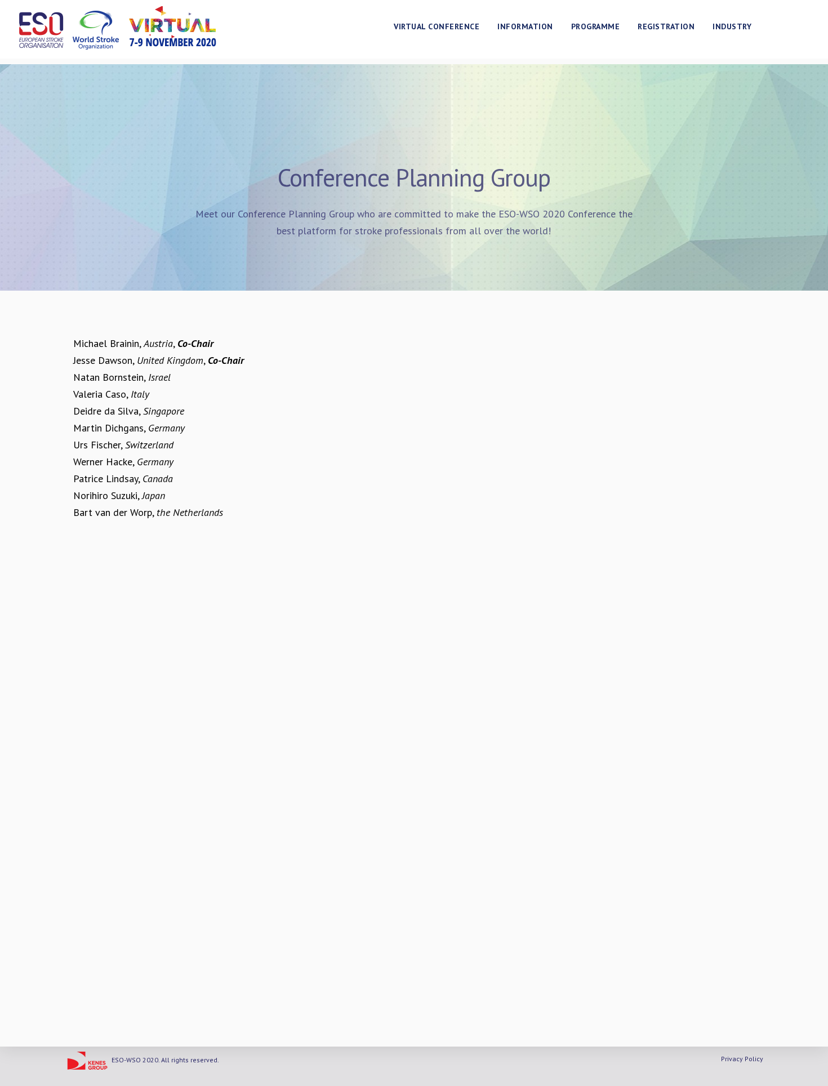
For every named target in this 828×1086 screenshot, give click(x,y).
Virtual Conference (436, 26)
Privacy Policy (742, 1058)
